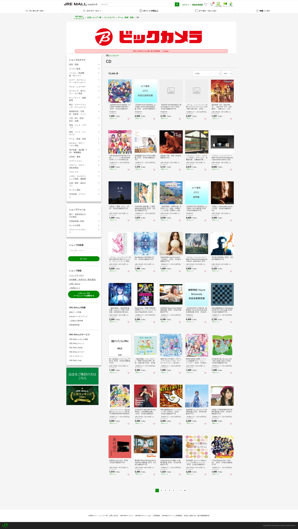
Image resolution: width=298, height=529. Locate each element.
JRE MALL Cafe (75, 360)
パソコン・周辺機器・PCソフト (76, 74)
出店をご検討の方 (190, 515)
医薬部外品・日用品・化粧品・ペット (77, 112)
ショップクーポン (76, 275)
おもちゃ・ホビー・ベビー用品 (77, 144)
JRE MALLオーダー (77, 352)
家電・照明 (73, 64)
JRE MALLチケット (77, 343)
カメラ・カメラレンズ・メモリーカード (77, 81)
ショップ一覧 (103, 515)
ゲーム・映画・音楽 (126, 17)
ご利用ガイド (74, 288)
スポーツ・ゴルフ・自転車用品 (77, 166)
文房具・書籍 (74, 157)
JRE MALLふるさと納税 (78, 339)
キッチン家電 (74, 69)
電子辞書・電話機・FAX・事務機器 (78, 151)
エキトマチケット (76, 356)
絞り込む (83, 259)
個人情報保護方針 (204, 515)
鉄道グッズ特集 (75, 312)
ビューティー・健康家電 (77, 99)
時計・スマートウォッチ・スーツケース (77, 106)
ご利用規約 (156, 515)
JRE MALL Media (76, 348)
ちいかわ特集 (74, 225)
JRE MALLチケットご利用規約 (172, 515)
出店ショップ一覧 (94, 17)
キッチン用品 (74, 190)
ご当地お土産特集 (76, 321)
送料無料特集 (74, 325)
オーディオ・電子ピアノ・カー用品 (77, 92)
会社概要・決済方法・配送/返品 (82, 280)
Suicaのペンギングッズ (78, 316)
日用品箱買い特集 (76, 221)
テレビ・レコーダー (77, 87)
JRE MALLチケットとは (143, 515)
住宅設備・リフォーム (77, 195)
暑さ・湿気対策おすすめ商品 (77, 215)
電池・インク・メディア (77, 126)
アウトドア (73, 172)
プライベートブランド (77, 231)
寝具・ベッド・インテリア (77, 133)
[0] (211, 4)
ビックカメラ (109, 17)
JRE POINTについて (126, 515)
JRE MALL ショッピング (79, 17)
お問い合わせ (74, 284)
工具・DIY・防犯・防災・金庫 (77, 119)
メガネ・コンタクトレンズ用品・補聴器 (77, 177)
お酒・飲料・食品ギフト (77, 184)
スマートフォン (75, 161)
